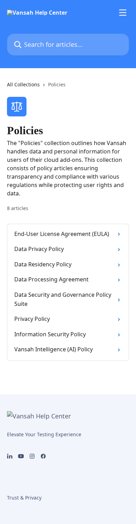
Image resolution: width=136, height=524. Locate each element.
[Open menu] (122, 12)
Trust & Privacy (24, 497)
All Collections (23, 84)
